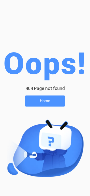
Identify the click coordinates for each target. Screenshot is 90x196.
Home (45, 101)
